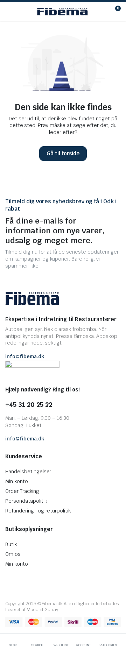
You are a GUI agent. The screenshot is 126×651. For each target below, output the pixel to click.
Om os (13, 554)
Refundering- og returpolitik (38, 511)
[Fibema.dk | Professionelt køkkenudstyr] (62, 11)
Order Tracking (22, 491)
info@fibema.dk (24, 356)
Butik (11, 544)
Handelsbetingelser (28, 471)
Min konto (16, 481)
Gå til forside (63, 153)
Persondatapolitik (26, 501)
